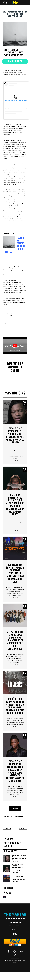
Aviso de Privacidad (15, 922)
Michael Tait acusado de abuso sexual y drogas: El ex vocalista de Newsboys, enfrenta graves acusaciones (15, 771)
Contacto (15, 929)
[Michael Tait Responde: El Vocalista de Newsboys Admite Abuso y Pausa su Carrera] (15, 412)
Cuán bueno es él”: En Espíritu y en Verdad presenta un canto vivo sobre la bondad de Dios (15, 573)
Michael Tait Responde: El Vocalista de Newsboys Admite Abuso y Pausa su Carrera (15, 435)
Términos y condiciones (15, 926)
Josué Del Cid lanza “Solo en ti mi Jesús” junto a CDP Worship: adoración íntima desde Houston (15, 706)
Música (21, 817)
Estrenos (16, 817)
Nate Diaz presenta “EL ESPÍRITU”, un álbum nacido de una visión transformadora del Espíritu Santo (15, 504)
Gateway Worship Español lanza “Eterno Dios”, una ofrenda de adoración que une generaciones (15, 640)
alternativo (10, 817)
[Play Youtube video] (15, 346)
